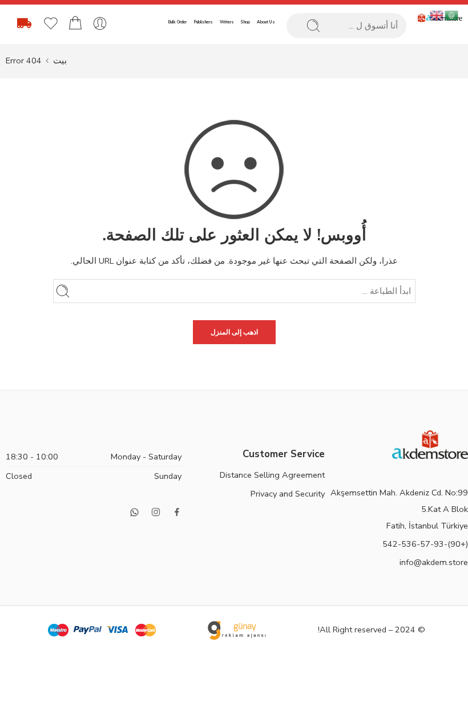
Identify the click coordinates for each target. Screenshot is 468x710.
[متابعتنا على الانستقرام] (156, 512)
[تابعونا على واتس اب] (134, 512)
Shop (245, 22)
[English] (437, 15)
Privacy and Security (288, 493)
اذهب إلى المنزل (234, 332)
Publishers (203, 22)
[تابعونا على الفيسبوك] (176, 512)
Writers (227, 22)
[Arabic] (452, 15)
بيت (60, 60)
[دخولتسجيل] (100, 23)
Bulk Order (177, 22)
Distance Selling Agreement (272, 475)
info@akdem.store (434, 562)
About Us (266, 22)
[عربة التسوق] (75, 23)
